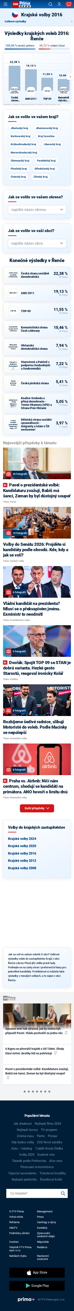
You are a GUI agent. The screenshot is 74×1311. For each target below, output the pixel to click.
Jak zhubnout (22, 1123)
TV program (49, 1130)
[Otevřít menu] (5, 4)
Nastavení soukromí (43, 1257)
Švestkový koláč (51, 1179)
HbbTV (13, 1227)
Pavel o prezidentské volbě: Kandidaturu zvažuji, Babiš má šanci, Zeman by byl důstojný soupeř (37, 1071)
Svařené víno (46, 1155)
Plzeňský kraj (19, 168)
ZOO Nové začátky (49, 1142)
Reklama (14, 1222)
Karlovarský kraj (20, 136)
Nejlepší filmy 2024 (48, 1123)
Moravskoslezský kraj (24, 152)
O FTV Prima (16, 1211)
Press (40, 1216)
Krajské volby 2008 (22, 868)
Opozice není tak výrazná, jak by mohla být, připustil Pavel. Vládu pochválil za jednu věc (34, 1031)
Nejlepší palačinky (24, 1179)
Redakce (42, 1247)
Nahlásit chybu (18, 1255)
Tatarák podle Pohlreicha (29, 1161)
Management (44, 1211)
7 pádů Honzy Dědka (49, 1148)
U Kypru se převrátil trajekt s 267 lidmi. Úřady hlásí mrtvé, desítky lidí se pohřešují (34, 1051)
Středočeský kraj (45, 168)
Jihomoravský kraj (47, 128)
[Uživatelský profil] (59, 4)
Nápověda (43, 1241)
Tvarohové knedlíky (52, 1173)
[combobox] (35, 209)
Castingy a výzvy (46, 1222)
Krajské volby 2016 (22, 853)
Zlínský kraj (40, 176)
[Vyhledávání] (50, 4)
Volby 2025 (26, 1155)
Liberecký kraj (52, 144)
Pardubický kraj (46, 160)
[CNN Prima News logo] (21, 4)
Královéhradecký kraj (23, 144)
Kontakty (42, 1227)
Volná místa (16, 1216)
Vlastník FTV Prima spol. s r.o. (20, 1249)
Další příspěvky (35, 808)
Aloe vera (55, 1161)
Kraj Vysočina (46, 136)
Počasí (52, 1136)
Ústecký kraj (18, 176)
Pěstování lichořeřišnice (37, 1167)
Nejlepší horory (27, 1130)
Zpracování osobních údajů (46, 1235)
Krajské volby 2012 (22, 861)
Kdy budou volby (23, 1142)
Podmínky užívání (19, 1233)
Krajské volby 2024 (22, 839)
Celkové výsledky (15, 21)
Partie (41, 1136)
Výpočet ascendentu (22, 1173)
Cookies (14, 1241)
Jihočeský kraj (19, 128)
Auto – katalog (21, 1148)
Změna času (25, 1136)
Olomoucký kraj (20, 160)
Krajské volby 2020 (22, 846)
